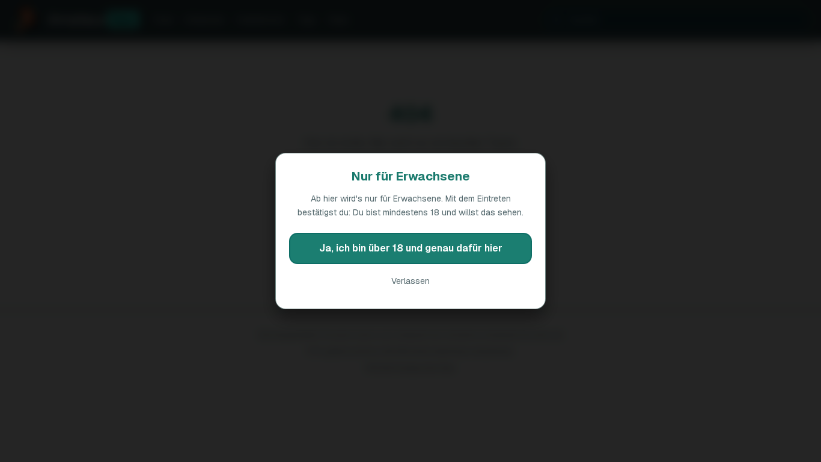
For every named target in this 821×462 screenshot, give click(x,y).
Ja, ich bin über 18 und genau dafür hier (410, 248)
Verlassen (410, 281)
